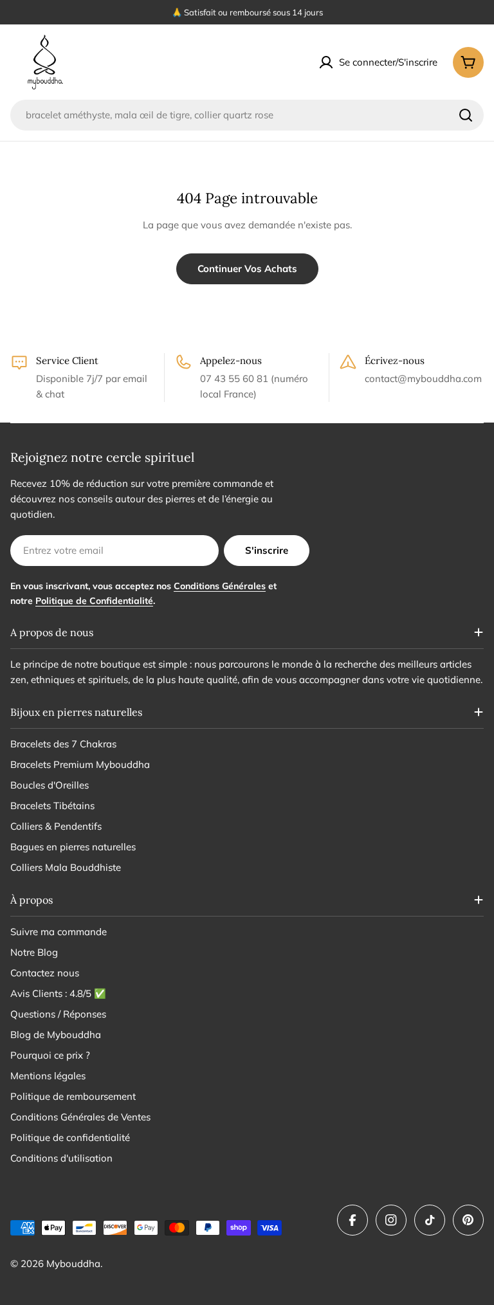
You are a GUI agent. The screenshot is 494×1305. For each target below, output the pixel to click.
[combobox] (247, 115)
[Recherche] (465, 115)
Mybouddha (73, 1263)
